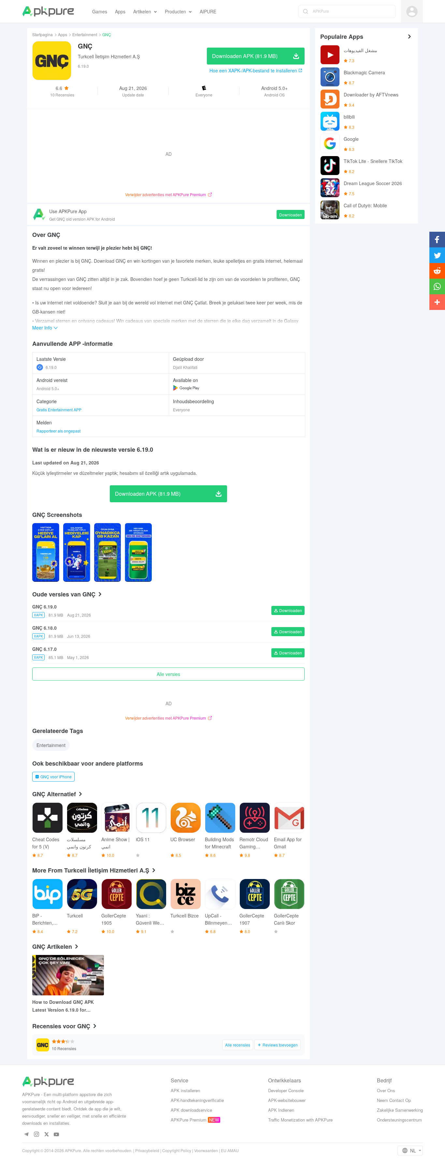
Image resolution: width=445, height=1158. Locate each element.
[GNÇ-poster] (45, 552)
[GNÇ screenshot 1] (76, 552)
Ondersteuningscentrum (399, 1120)
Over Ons (386, 1090)
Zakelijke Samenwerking (400, 1110)
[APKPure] (48, 11)
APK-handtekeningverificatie (197, 1100)
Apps (62, 34)
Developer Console (286, 1090)
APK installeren (185, 1090)
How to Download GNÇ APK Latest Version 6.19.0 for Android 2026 (63, 1006)
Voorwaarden (206, 1150)
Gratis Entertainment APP (58, 409)
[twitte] (46, 1135)
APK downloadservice (191, 1110)
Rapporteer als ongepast (58, 430)
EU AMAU (230, 1150)
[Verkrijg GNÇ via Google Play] (186, 387)
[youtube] (56, 1135)
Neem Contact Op (394, 1100)
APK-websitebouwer (287, 1100)
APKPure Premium (189, 1120)
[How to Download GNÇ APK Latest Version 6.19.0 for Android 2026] (68, 975)
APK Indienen (281, 1110)
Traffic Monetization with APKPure (300, 1120)
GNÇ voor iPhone (56, 776)
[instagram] (36, 1135)
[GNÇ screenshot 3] (138, 552)
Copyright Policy (176, 1150)
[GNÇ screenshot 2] (107, 552)
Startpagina (42, 34)
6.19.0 (51, 367)
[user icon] (412, 11)
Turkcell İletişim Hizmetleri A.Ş (109, 56)
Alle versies (168, 674)
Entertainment (84, 34)
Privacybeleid (147, 1150)
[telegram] (26, 1135)
